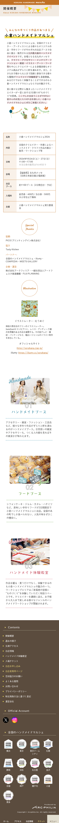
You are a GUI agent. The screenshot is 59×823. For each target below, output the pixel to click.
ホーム (6, 821)
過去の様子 (10, 641)
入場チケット (11, 661)
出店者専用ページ (13, 671)
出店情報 (29, 821)
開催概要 (9, 636)
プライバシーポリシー (16, 691)
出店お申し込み (12, 666)
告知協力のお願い (13, 676)
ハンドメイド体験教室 (16, 656)
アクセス (17, 821)
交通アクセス (11, 646)
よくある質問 (11, 681)
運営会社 (9, 701)
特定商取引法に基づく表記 (18, 696)
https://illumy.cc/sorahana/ (33, 353)
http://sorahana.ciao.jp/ (30, 348)
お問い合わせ (11, 686)
